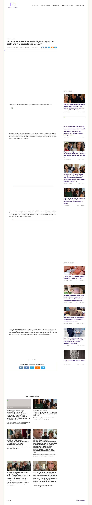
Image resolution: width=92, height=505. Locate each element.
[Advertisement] (46, 24)
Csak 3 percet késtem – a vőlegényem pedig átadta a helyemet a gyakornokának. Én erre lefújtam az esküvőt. (45, 413)
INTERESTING (56, 5)
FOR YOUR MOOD (80, 5)
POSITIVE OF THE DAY (67, 5)
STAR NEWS (35, 5)
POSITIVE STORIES (45, 5)
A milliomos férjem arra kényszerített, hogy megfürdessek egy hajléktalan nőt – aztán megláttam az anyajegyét (18, 442)
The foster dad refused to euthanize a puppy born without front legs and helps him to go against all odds (74, 319)
